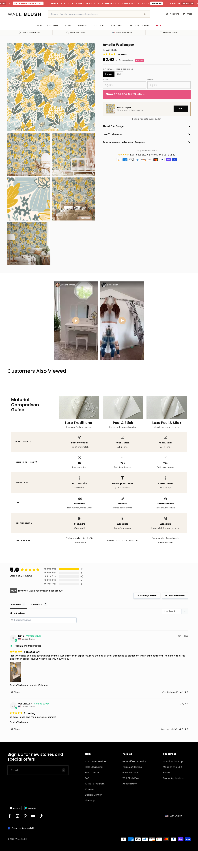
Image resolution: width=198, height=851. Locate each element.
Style (68, 25)
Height (150, 79)
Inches (108, 74)
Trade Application (173, 778)
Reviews (116, 25)
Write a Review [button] (177, 595)
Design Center (93, 794)
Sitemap (90, 800)
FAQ (87, 778)
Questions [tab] (36, 604)
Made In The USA (172, 767)
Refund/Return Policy (134, 761)
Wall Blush (111, 50)
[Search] (145, 14)
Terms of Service (132, 767)
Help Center (92, 772)
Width (105, 79)
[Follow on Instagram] (17, 816)
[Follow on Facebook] (9, 816)
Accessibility (130, 783)
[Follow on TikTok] (41, 816)
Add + (180, 108)
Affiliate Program (95, 783)
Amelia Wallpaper (19, 685)
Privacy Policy (130, 772)
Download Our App (173, 761)
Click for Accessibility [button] (24, 828)
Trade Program (138, 25)
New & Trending (47, 25)
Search (167, 772)
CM (119, 74)
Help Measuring (94, 767)
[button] (181, 692)
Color (82, 25)
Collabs (99, 25)
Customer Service (95, 761)
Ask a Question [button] (148, 595)
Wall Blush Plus (131, 778)
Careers (89, 789)
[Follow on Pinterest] (25, 816)
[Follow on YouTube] (33, 816)
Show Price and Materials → (125, 94)
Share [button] (16, 692)
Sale (158, 25)
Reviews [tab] (16, 604)
